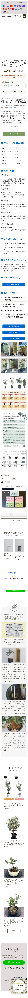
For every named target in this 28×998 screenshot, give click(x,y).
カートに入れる (14, 134)
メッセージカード (9, 478)
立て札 (6, 482)
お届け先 (5, 85)
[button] (24, 16)
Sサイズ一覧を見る (14, 338)
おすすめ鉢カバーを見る (14, 284)
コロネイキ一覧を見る (14, 332)
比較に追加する (14, 126)
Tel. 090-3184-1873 (14, 968)
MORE (14, 931)
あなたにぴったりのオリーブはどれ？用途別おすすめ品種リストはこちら (13, 106)
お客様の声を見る (14, 326)
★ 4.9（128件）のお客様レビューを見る (14, 91)
